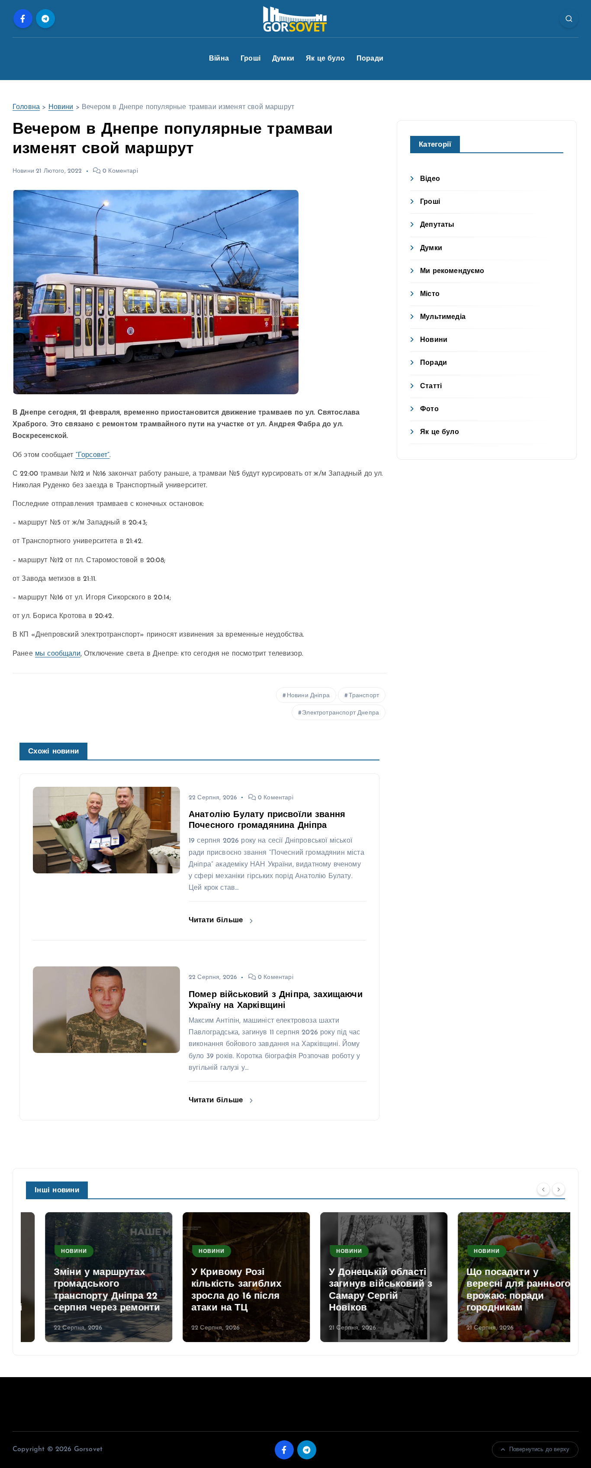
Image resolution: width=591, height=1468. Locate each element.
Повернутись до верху (539, 1449)
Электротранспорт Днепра (340, 713)
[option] (89, 1277)
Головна (26, 107)
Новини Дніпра (308, 695)
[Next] (558, 1189)
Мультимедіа (443, 317)
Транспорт (364, 695)
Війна (219, 58)
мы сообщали (57, 653)
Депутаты (437, 225)
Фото (429, 409)
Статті (431, 386)
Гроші (250, 58)
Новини (61, 107)
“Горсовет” (93, 455)
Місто (430, 294)
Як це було (325, 58)
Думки (283, 58)
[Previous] (543, 1189)
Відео (430, 179)
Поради (370, 58)
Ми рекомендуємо (452, 271)
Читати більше (217, 920)
